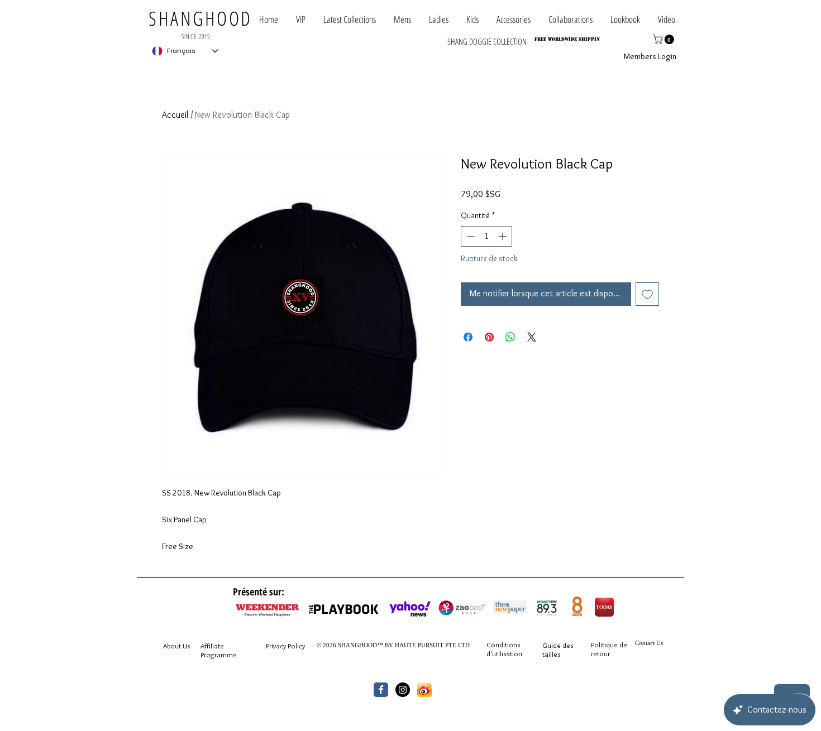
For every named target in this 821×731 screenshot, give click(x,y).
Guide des (557, 645)
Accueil (175, 114)
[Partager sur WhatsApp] (510, 337)
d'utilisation (504, 653)
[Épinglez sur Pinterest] (489, 337)
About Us (176, 645)
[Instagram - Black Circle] (402, 689)
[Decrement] (469, 236)
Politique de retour (609, 649)
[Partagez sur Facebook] (468, 337)
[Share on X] (531, 337)
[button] (571, 19)
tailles (551, 654)
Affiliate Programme (219, 650)
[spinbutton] (486, 236)
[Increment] (503, 236)
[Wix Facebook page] (381, 689)
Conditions (503, 644)
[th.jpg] (424, 689)
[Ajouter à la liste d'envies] (647, 294)
